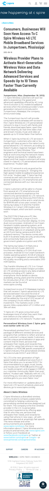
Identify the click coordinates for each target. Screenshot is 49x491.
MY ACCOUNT (40, 449)
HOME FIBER (24, 457)
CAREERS (24, 449)
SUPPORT (9, 449)
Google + (33, 437)
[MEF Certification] (24, 484)
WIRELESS (13, 457)
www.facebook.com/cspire (16, 435)
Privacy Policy (15, 469)
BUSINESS (35, 457)
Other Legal (24, 472)
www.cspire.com (36, 431)
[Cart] (40, 3)
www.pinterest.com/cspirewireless (20, 440)
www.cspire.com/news (14, 426)
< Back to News (8, 22)
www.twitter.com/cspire (15, 437)
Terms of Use (32, 469)
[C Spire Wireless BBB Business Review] (24, 477)
